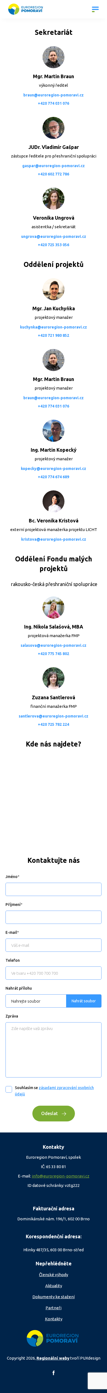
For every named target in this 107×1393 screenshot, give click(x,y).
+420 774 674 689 (53, 477)
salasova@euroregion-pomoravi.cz (53, 645)
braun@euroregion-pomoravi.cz (53, 95)
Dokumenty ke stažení (53, 1296)
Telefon (12, 960)
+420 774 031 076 (53, 103)
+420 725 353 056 (53, 245)
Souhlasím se (54, 1091)
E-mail (11, 932)
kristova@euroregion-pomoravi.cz (53, 539)
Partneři (53, 1307)
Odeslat (49, 1113)
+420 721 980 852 (53, 335)
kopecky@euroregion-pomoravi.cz (53, 468)
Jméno (11, 876)
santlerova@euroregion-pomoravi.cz (53, 716)
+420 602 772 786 (53, 174)
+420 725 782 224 (53, 724)
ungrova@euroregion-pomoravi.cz (53, 236)
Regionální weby (52, 1358)
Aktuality (53, 1285)
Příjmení (13, 904)
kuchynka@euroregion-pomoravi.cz (53, 327)
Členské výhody (53, 1274)
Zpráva (11, 1016)
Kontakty (53, 1318)
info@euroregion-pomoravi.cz (60, 1176)
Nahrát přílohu (18, 988)
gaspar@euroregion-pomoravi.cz (53, 166)
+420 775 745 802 (53, 653)
